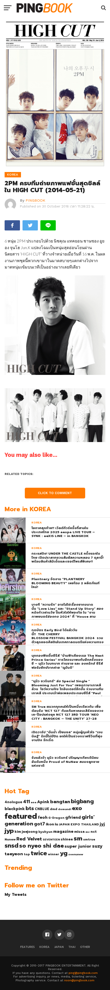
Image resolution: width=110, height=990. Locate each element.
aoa (33, 802)
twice (39, 853)
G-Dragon (56, 818)
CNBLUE (42, 808)
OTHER (85, 947)
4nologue (13, 802)
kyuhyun (45, 831)
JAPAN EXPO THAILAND (79, 824)
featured (21, 816)
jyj (102, 824)
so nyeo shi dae (41, 845)
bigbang (82, 801)
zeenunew (75, 854)
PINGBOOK (35, 200)
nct (94, 831)
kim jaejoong (26, 831)
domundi (64, 809)
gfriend (73, 817)
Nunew (10, 839)
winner (53, 854)
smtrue (89, 839)
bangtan (60, 801)
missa (79, 831)
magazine (63, 831)
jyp (9, 830)
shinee (67, 839)
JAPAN (59, 947)
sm (78, 838)
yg (64, 853)
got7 (39, 824)
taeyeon (14, 854)
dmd (53, 809)
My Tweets (16, 894)
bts (30, 808)
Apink (43, 802)
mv (87, 832)
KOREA (44, 947)
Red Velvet (29, 838)
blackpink (15, 809)
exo (77, 808)
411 (26, 801)
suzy (97, 846)
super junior (77, 846)
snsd (11, 845)
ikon (50, 824)
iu (56, 824)
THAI (71, 947)
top (27, 854)
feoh (43, 817)
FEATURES (27, 947)
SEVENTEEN (51, 839)
